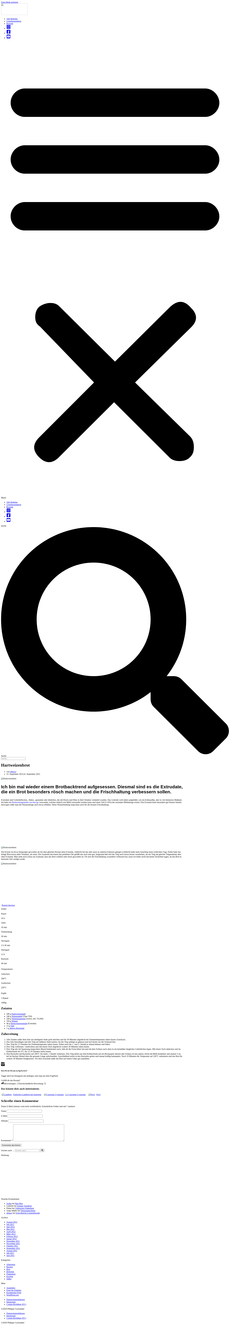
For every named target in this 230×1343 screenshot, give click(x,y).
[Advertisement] (92, 826)
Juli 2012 (10, 1224)
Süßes (8, 1279)
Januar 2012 (11, 1239)
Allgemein (10, 1264)
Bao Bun (19, 1203)
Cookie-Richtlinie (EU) (16, 1304)
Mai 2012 (10, 1229)
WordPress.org (12, 1295)
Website (4, 1121)
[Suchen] (42, 1150)
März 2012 (11, 1234)
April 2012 (11, 1231)
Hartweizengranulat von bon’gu (25, 802)
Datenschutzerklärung (15, 1299)
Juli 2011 (10, 1253)
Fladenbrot (10, 1274)
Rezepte (9, 23)
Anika (9, 1203)
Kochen (9, 1276)
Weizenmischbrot (28, 1211)
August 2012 (11, 1222)
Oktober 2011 (12, 1246)
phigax (13, 772)
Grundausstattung (13, 21)
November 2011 (13, 1243)
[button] (115, 270)
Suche (3, 526)
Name (3, 1111)
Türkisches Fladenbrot (24, 1208)
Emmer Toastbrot (24, 1206)
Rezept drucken (8, 905)
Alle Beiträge (12, 19)
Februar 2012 (12, 1236)
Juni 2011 (10, 1255)
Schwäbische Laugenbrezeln (28, 1213)
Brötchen (10, 1272)
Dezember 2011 (13, 1241)
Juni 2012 (10, 1227)
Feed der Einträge (13, 1290)
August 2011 (11, 1251)
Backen (9, 1267)
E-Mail (4, 1116)
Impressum (11, 1302)
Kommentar (7, 1140)
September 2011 (13, 1248)
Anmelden (10, 1288)
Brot (8, 1269)
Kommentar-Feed (13, 1293)
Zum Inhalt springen (9, 2)
